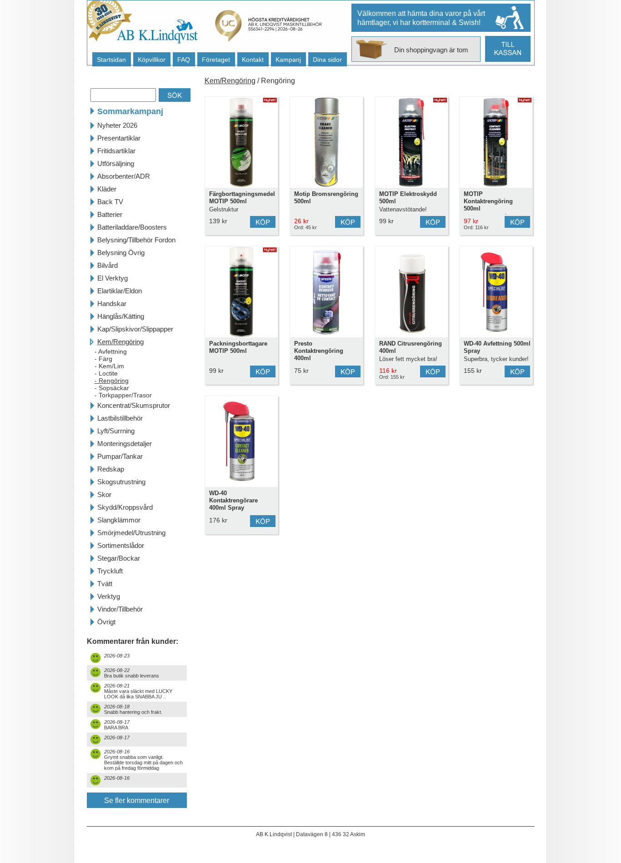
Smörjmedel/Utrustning (131, 533)
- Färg (103, 358)
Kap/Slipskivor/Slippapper (135, 329)
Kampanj (288, 59)
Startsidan (111, 59)
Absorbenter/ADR (123, 176)
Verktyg (108, 596)
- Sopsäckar (112, 387)
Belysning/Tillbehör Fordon (136, 240)
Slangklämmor (118, 520)
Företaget (216, 59)
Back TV (110, 202)
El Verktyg (112, 278)
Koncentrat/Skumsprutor (133, 405)
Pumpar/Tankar (120, 456)
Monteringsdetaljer (124, 443)
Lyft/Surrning (116, 431)
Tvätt (104, 583)
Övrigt (106, 622)
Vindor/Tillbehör (120, 609)
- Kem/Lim (109, 366)
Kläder (106, 189)
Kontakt (253, 59)
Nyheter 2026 (117, 125)
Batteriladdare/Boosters (132, 227)
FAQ (183, 59)
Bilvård (107, 265)
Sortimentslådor (120, 545)
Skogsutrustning (121, 482)
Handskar (111, 303)
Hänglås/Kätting (120, 316)
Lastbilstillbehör (120, 418)
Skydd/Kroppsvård (125, 507)
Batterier (109, 214)
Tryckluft (110, 571)
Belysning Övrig (121, 252)
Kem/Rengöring (120, 342)
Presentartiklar (118, 138)
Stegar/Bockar (118, 558)
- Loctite (106, 373)
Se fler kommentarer (136, 800)
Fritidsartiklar (116, 151)
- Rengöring (112, 380)
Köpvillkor (151, 59)
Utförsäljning (115, 163)
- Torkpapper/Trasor (123, 395)
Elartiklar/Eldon (119, 291)
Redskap (110, 469)
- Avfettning (111, 351)
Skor (104, 494)
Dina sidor (327, 59)
